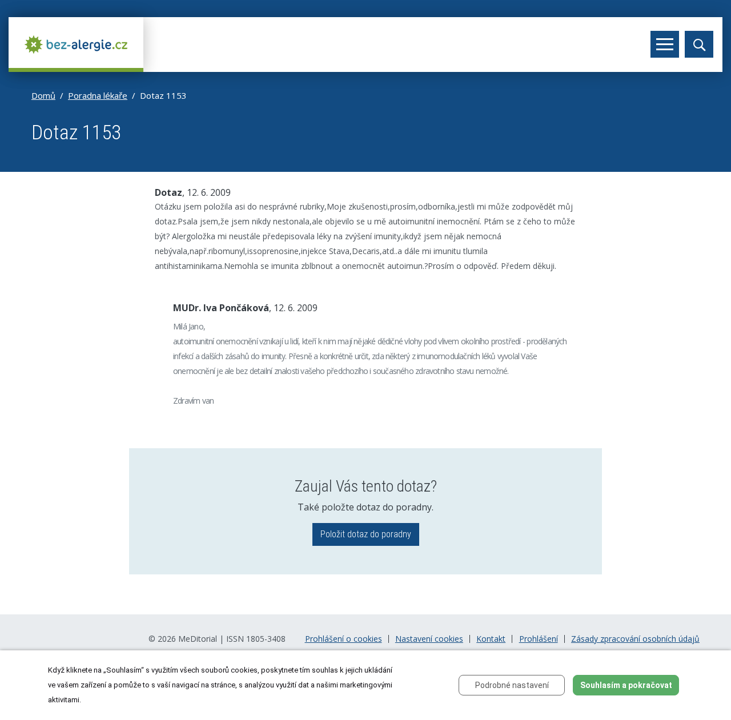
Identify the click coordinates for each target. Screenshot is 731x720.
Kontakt (490, 639)
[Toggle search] (699, 44)
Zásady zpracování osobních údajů (635, 639)
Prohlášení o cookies (343, 639)
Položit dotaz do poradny (365, 534)
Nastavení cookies (429, 639)
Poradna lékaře (97, 95)
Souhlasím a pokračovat (626, 685)
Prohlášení (538, 639)
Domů (43, 95)
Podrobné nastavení (512, 685)
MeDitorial (197, 638)
